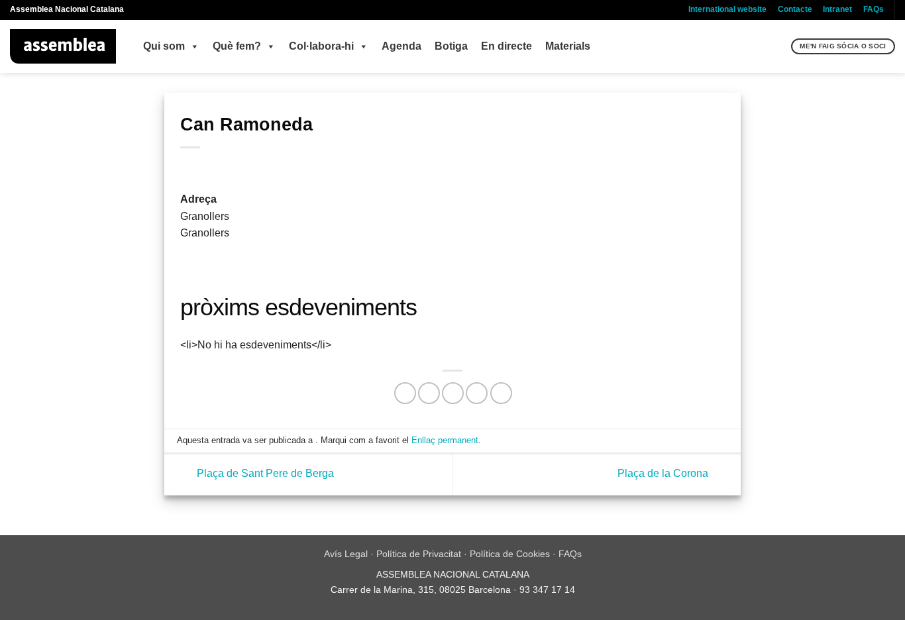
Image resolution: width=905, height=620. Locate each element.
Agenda (401, 46)
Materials (567, 46)
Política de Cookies (510, 553)
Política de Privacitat (418, 553)
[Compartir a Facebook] (405, 393)
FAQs (873, 9)
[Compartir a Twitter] (429, 393)
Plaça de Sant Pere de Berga (264, 474)
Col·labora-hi (321, 46)
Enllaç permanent (444, 440)
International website (727, 9)
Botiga (451, 46)
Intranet (837, 9)
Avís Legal (346, 553)
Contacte (795, 9)
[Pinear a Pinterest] (477, 393)
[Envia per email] (453, 393)
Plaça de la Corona (664, 474)
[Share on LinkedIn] (501, 393)
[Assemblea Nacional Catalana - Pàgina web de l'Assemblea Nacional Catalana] (63, 46)
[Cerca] (779, 46)
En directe (506, 46)
